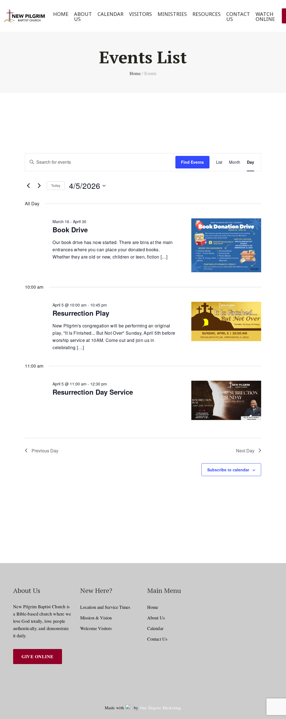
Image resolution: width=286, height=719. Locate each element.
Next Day (245, 450)
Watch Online (265, 16)
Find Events (192, 162)
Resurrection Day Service (93, 392)
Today (55, 185)
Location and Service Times (105, 607)
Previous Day (45, 450)
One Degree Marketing (160, 707)
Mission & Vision (96, 618)
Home (60, 14)
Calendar (110, 14)
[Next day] (39, 185)
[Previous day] (28, 185)
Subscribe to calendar (228, 469)
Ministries (172, 14)
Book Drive (70, 229)
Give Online (38, 656)
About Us (83, 16)
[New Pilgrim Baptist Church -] (25, 16)
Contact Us (238, 16)
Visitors (140, 14)
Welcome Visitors (96, 628)
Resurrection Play (81, 313)
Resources (206, 14)
